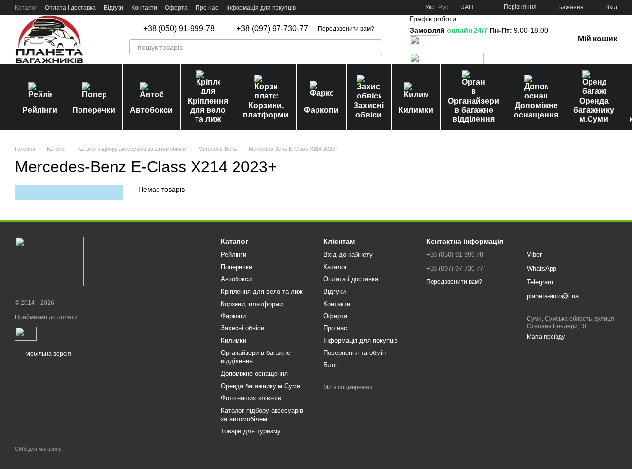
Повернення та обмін (354, 352)
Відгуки (113, 7)
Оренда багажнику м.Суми (593, 110)
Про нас (207, 7)
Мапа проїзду (546, 336)
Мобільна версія (47, 354)
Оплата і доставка (70, 7)
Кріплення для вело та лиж (208, 110)
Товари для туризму (251, 431)
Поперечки (93, 110)
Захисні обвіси (369, 109)
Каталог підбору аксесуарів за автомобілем (262, 415)
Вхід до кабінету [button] (348, 254)
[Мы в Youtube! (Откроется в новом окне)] (376, 7)
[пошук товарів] (374, 47)
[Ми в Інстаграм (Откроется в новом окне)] (388, 7)
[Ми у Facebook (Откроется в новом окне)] (364, 7)
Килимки (415, 110)
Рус (443, 7)
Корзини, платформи (266, 109)
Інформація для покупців (261, 7)
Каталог (26, 7)
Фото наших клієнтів (251, 398)
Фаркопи (321, 110)
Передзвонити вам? (346, 28)
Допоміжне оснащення (536, 109)
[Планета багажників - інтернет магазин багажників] (49, 261)
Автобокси (151, 110)
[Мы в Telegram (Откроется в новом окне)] (399, 7)
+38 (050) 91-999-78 (179, 29)
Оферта (176, 7)
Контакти (144, 7)
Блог (330, 365)
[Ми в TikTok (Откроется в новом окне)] (411, 7)
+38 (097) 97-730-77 (272, 29)
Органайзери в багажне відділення (473, 110)
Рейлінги (39, 110)
